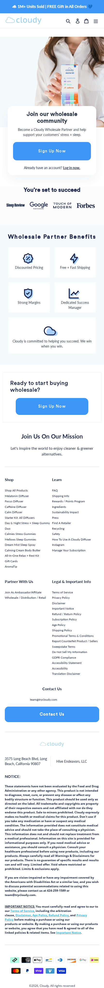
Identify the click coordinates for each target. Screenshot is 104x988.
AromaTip (11, 566)
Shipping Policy (62, 630)
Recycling (58, 528)
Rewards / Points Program (68, 501)
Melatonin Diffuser (17, 496)
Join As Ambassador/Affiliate (23, 592)
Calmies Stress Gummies (20, 534)
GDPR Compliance (64, 657)
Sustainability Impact (65, 512)
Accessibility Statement (67, 663)
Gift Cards (11, 561)
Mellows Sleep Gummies (20, 539)
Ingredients (59, 507)
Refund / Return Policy (66, 614)
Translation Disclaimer (66, 673)
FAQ (55, 490)
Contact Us (52, 714)
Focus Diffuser (14, 501)
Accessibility (60, 668)
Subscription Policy (64, 619)
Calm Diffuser (13, 512)
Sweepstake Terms (63, 646)
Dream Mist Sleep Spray (20, 545)
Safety (56, 534)
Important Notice (63, 608)
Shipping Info (60, 496)
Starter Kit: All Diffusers (20, 517)
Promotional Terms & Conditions (73, 636)
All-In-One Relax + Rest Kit (22, 555)
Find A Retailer (61, 523)
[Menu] (96, 20)
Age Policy (58, 625)
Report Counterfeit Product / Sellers (75, 641)
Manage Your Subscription (69, 550)
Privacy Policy (61, 597)
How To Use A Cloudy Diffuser (71, 539)
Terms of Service (62, 592)
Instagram (58, 545)
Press (55, 517)
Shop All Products (16, 490)
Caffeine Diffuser (15, 507)
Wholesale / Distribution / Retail (25, 597)
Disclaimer (58, 603)
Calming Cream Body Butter (22, 550)
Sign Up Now (52, 151)
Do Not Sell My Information (69, 652)
